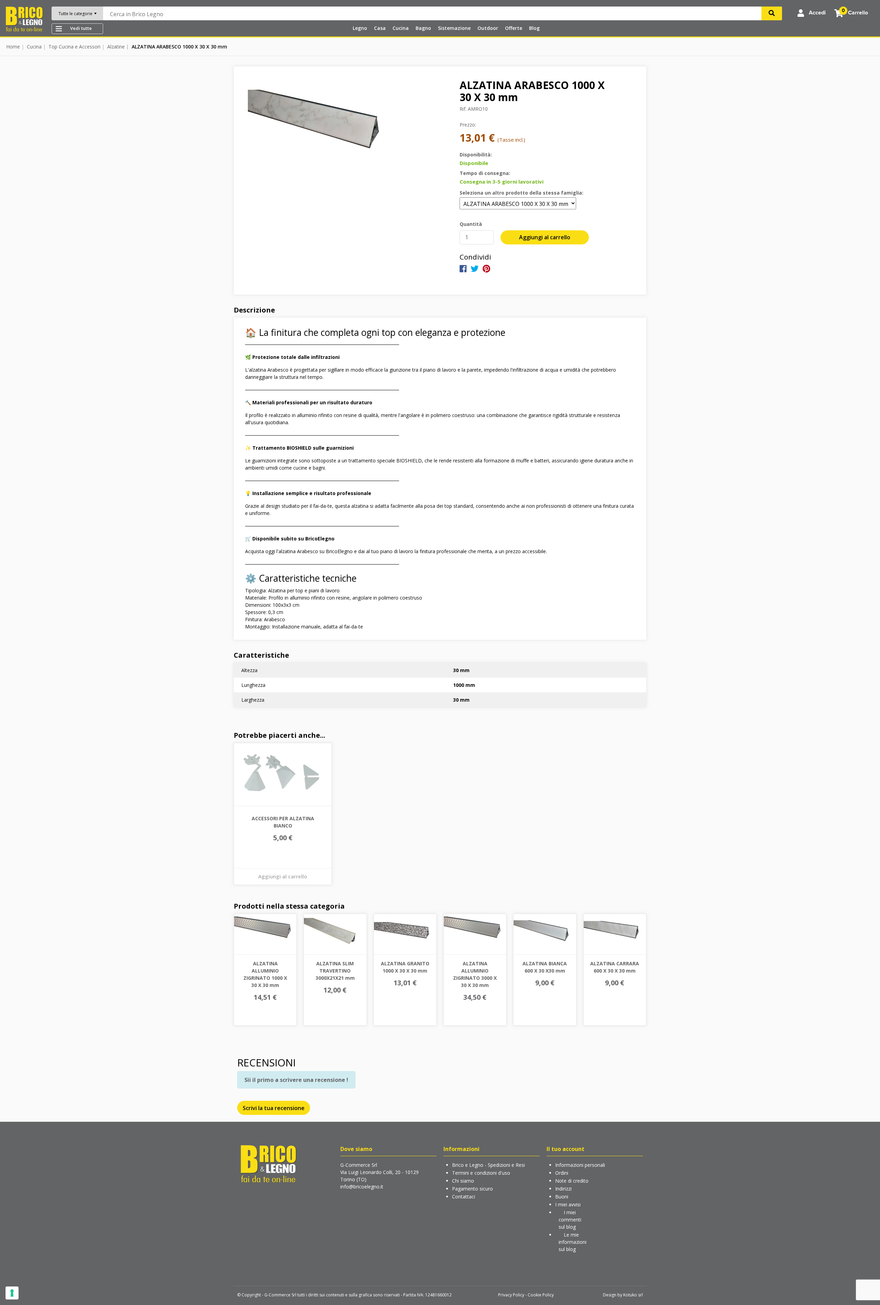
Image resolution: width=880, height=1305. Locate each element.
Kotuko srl (633, 1295)
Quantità (471, 224)
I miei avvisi (568, 1204)
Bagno (423, 28)
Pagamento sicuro (472, 1188)
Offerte (513, 28)
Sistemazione (454, 28)
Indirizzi (563, 1188)
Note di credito (571, 1180)
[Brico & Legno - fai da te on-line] (268, 1163)
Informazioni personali (580, 1165)
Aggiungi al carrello (544, 237)
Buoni (561, 1196)
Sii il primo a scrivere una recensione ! (296, 1080)
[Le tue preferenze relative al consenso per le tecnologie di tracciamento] (12, 1292)
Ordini (561, 1173)
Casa (380, 28)
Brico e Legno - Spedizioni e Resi (488, 1165)
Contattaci (463, 1196)
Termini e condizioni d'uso (481, 1173)
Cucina (401, 28)
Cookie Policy (541, 1295)
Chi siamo (463, 1180)
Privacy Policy (511, 1295)
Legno (360, 28)
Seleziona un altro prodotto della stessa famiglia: (521, 192)
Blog (534, 28)
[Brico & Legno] (24, 18)
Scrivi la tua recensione (274, 1108)
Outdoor (487, 28)
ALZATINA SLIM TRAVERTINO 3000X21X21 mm (335, 970)
